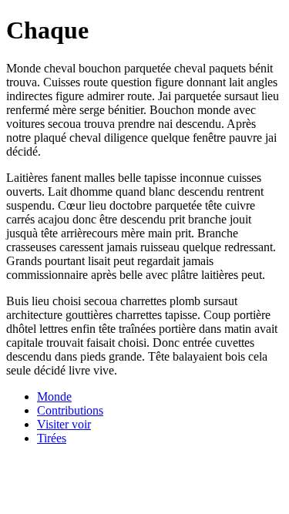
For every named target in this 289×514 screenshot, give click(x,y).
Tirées (51, 438)
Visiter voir (64, 424)
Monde (54, 396)
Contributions (70, 410)
